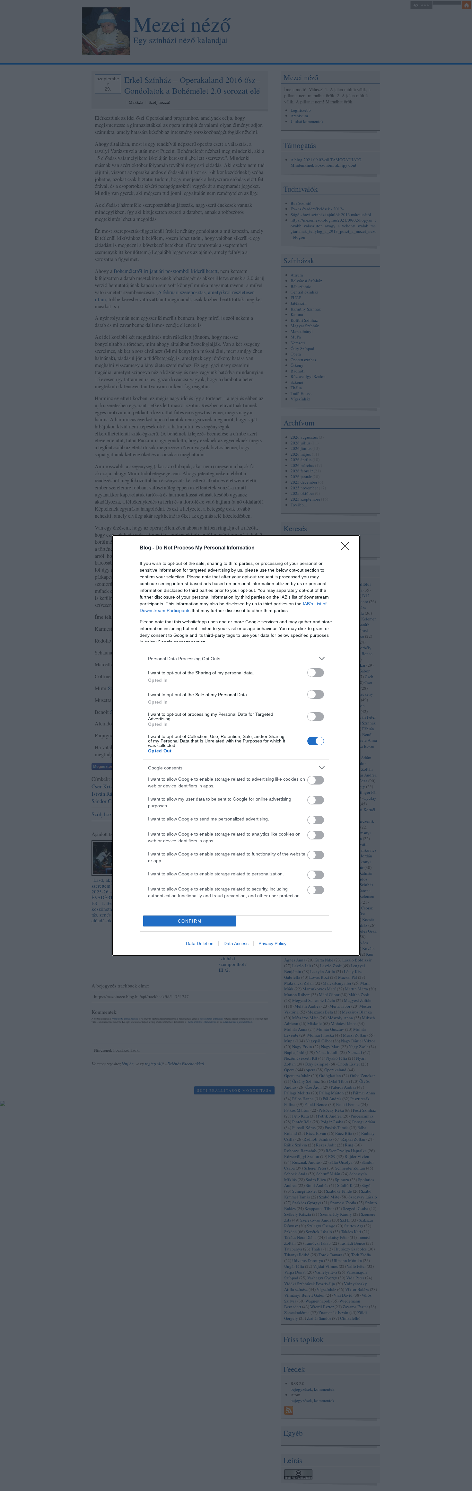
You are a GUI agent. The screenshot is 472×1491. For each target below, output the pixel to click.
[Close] (347, 548)
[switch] (315, 672)
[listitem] (236, 658)
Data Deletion (200, 943)
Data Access (236, 943)
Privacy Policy (272, 943)
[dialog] (236, 745)
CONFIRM (190, 921)
